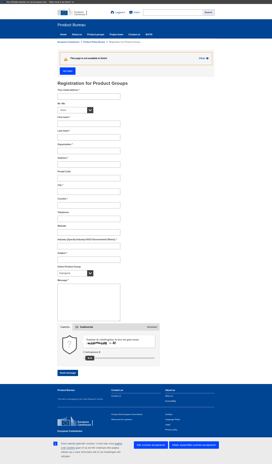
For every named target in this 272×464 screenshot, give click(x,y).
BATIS (149, 34)
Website (62, 226)
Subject (62, 253)
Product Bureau (66, 390)
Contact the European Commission (127, 414)
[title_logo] (75, 11)
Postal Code (64, 171)
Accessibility (170, 401)
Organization (65, 144)
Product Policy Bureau (94, 42)
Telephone (63, 212)
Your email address (69, 90)
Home (63, 34)
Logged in (120, 12)
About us (77, 34)
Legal (167, 424)
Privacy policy (171, 429)
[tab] (65, 327)
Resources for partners (121, 419)
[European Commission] (78, 421)
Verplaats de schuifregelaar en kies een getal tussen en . (112, 341)
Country (63, 199)
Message (63, 280)
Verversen (152, 327)
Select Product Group (69, 266)
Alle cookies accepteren (151, 444)
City (60, 185)
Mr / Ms (61, 103)
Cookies (168, 414)
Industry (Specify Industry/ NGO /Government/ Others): (87, 239)
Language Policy (172, 419)
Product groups (95, 34)
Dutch (135, 12)
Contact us (134, 34)
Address (63, 158)
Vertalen (68, 71)
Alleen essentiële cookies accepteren (194, 444)
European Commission (68, 42)
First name (64, 117)
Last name (64, 131)
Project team (116, 34)
